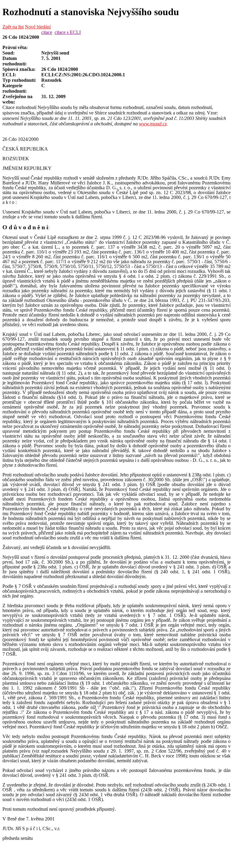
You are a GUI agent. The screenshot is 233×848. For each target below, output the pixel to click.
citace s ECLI (68, 32)
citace (46, 32)
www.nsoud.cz (153, 123)
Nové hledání (38, 26)
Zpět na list (13, 26)
